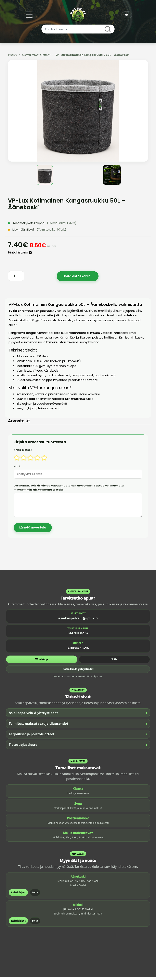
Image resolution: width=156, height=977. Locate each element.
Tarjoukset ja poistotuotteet (78, 734)
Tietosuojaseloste (78, 744)
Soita (114, 659)
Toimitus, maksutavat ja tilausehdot (78, 723)
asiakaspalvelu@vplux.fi (78, 618)
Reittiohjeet (18, 892)
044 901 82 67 (78, 633)
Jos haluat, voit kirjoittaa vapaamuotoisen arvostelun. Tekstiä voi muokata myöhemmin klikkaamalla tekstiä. (69, 488)
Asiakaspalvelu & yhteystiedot (78, 712)
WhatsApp (41, 659)
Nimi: (17, 466)
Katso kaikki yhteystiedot (78, 669)
